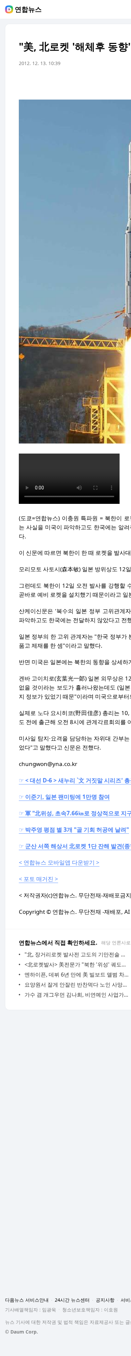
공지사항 (105, 1300)
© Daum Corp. (21, 1332)
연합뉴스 (28, 9)
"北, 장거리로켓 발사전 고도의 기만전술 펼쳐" (77, 954)
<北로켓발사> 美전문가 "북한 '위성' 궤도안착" (77, 964)
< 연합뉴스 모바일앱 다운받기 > (59, 862)
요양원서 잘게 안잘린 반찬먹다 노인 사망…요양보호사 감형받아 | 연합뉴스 (77, 984)
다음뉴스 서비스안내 (27, 1300)
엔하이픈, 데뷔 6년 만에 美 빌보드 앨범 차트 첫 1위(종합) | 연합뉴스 (77, 974)
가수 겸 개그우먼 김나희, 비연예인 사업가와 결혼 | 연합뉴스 (77, 994)
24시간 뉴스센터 (72, 1300)
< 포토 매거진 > (38, 879)
